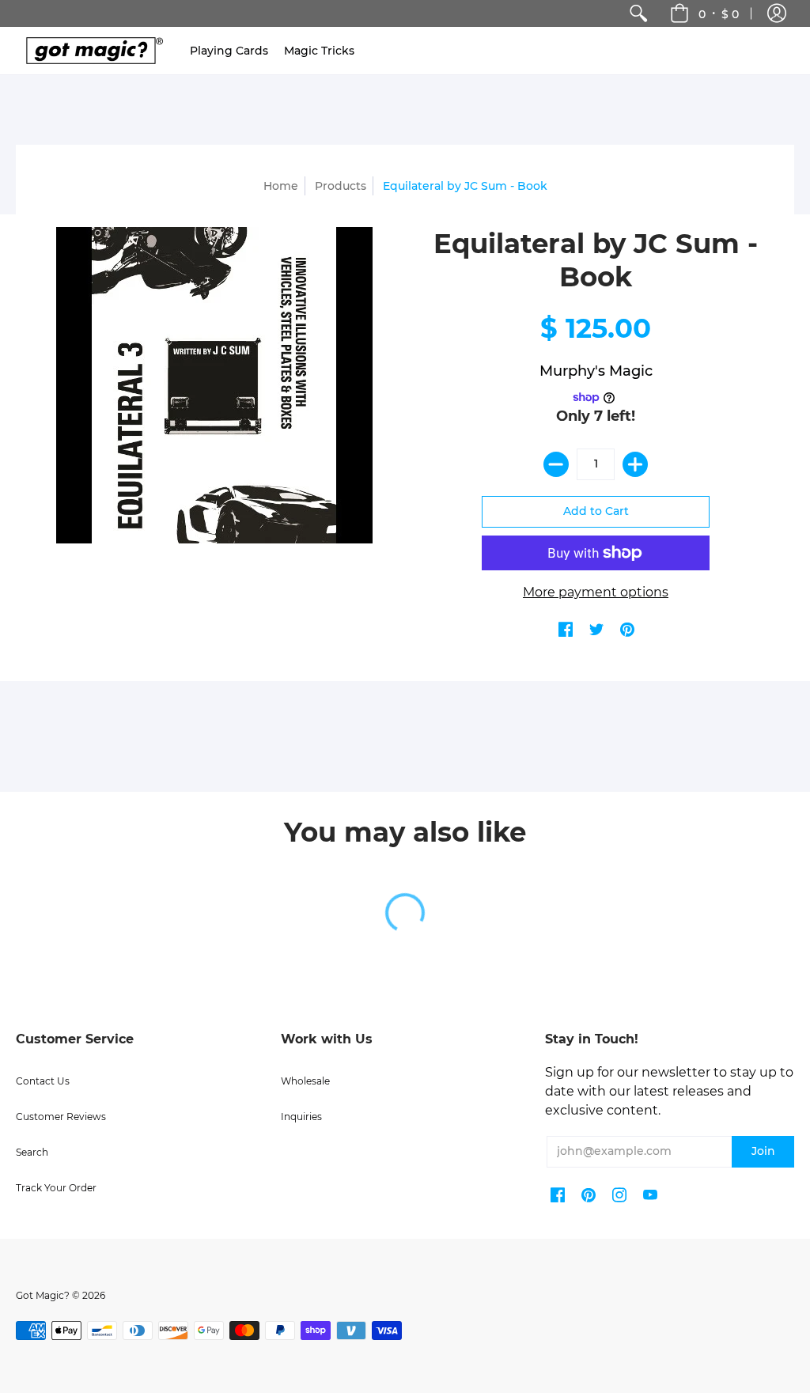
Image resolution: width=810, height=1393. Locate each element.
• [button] (718, 13)
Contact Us (43, 1081)
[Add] (635, 464)
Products (340, 186)
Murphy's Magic (596, 371)
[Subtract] (556, 464)
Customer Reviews (61, 1116)
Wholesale (305, 1081)
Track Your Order (56, 1188)
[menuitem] (638, 13)
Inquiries (301, 1116)
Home (280, 186)
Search (32, 1152)
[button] (776, 13)
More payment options (595, 592)
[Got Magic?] (91, 50)
